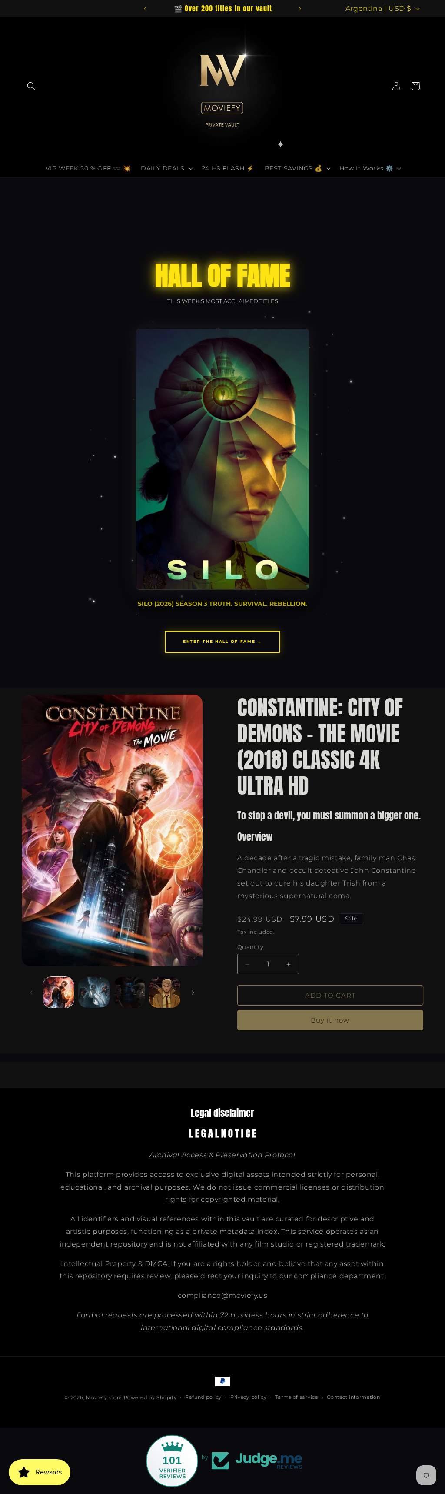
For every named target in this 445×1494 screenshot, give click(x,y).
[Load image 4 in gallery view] (164, 992)
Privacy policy (248, 1397)
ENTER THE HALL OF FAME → (222, 641)
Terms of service (296, 1397)
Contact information (353, 1397)
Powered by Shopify (150, 1397)
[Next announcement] (299, 8)
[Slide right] (193, 992)
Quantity (250, 946)
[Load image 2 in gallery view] (93, 992)
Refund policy (203, 1397)
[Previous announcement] (145, 8)
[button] (31, 86)
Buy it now (330, 1020)
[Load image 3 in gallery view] (129, 992)
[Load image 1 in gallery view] (58, 992)
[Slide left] (31, 992)
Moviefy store (105, 1397)
